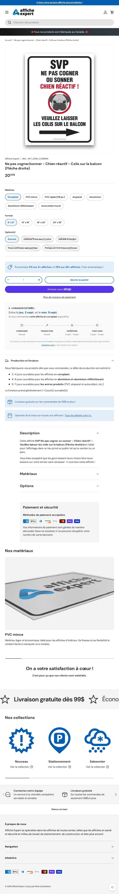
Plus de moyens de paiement (59, 297)
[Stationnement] (59, 740)
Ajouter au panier (79, 279)
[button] (112, 12)
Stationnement (59, 761)
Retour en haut (59, 809)
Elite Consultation (43, 886)
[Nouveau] (21, 740)
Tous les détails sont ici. (78, 415)
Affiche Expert (12, 158)
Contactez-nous (48, 345)
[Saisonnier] (97, 740)
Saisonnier (97, 761)
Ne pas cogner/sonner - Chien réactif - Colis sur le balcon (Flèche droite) (46, 40)
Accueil (8, 40)
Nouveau (21, 761)
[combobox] (59, 22)
